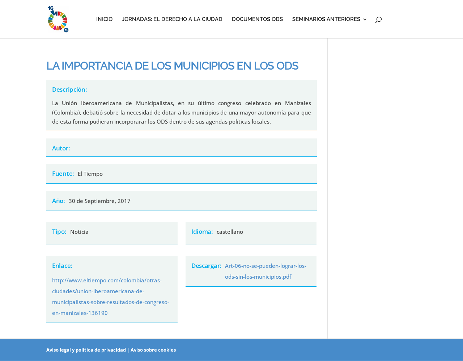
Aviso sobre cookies (153, 350)
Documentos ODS (257, 19)
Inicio (104, 19)
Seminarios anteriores (326, 19)
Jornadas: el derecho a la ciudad (172, 19)
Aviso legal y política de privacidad (86, 350)
